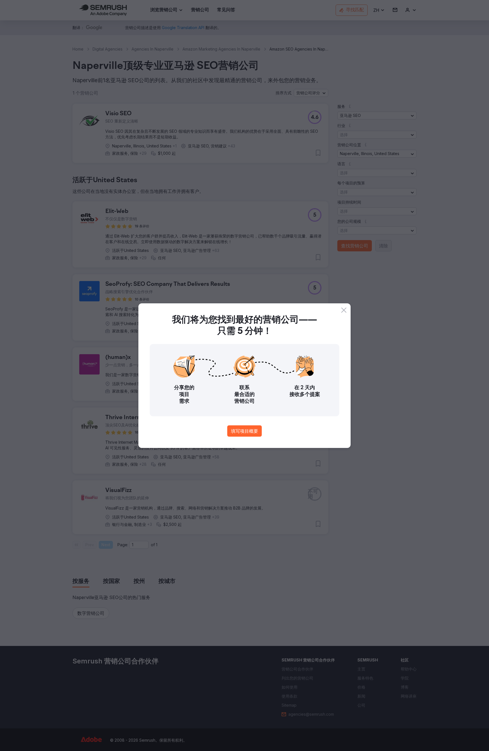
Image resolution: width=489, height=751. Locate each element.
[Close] (344, 310)
